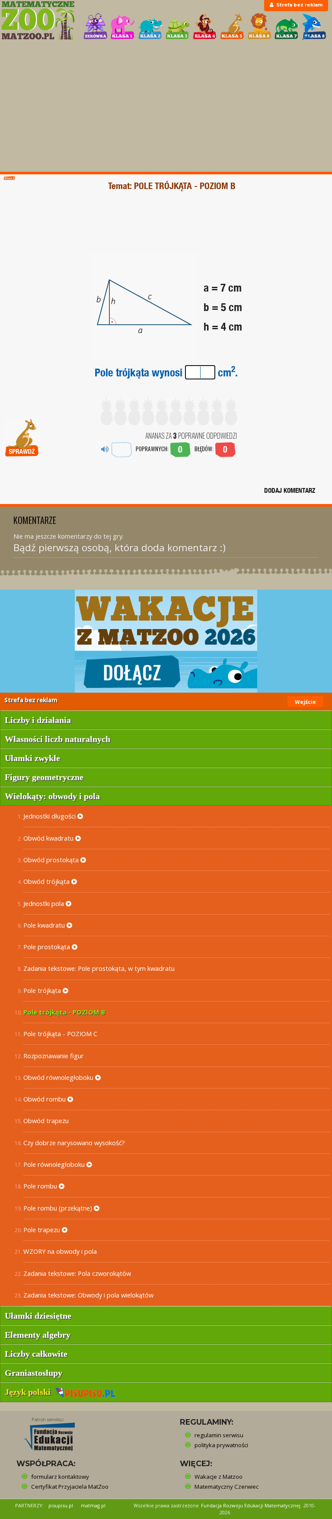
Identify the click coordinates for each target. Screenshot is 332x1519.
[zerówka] (95, 26)
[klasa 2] (150, 26)
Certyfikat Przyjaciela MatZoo (70, 1486)
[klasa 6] (259, 26)
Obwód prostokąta (51, 859)
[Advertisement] (166, 106)
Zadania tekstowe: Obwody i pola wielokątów (88, 1295)
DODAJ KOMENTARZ (289, 490)
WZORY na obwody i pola (60, 1251)
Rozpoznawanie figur (53, 1055)
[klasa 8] (314, 26)
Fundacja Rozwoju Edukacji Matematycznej (250, 1505)
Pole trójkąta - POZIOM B (64, 1012)
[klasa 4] (205, 26)
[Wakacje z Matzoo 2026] (166, 641)
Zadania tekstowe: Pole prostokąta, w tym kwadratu (99, 968)
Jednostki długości (50, 816)
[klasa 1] (123, 26)
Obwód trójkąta (47, 881)
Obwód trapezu (46, 1120)
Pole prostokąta (47, 946)
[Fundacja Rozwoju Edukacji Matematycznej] (43, 1431)
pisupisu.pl (60, 1505)
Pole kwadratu (45, 925)
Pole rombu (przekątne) (58, 1208)
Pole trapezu (42, 1229)
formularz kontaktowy (60, 1476)
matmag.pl (93, 1505)
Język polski (30, 1392)
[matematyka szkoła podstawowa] (38, 20)
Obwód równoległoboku (59, 1077)
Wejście (305, 702)
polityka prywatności (221, 1445)
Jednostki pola (44, 903)
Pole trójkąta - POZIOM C (60, 1033)
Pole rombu (41, 1186)
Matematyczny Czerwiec (227, 1486)
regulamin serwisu (219, 1435)
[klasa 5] (232, 26)
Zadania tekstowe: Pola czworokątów (77, 1273)
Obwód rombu (45, 1099)
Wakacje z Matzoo (219, 1476)
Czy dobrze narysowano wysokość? (74, 1142)
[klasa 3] (178, 26)
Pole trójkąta (43, 990)
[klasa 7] (287, 26)
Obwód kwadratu (49, 838)
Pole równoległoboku (54, 1164)
